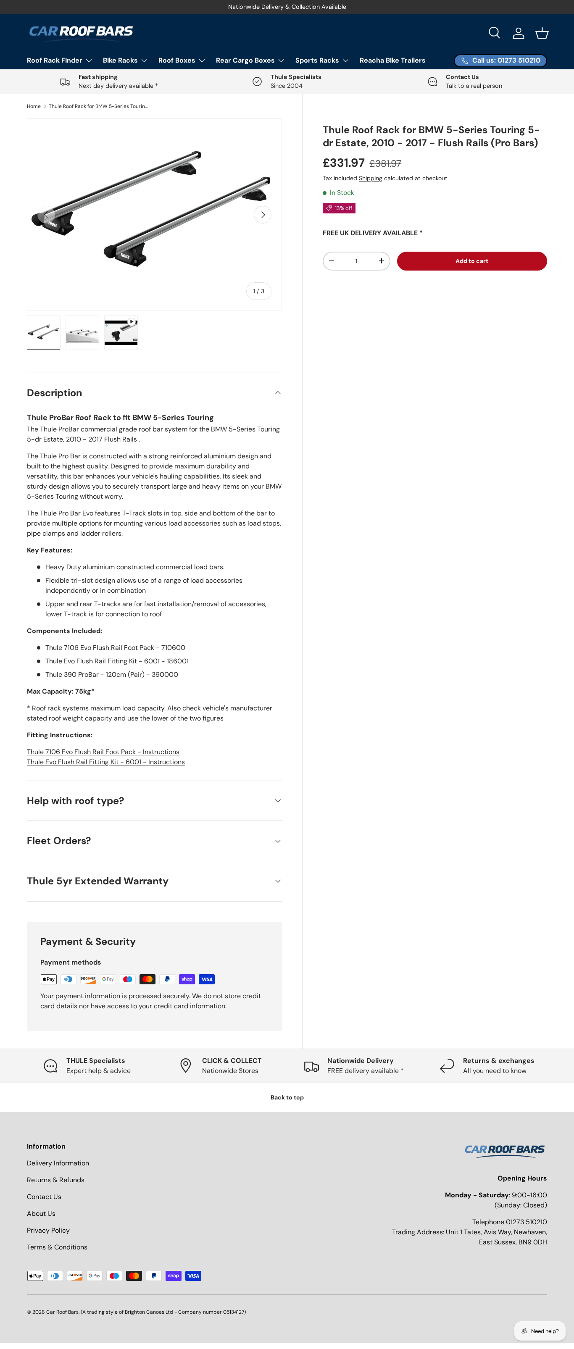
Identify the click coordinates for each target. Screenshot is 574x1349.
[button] (542, 33)
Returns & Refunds (55, 1179)
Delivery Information (58, 1163)
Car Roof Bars (62, 1312)
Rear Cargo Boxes (245, 60)
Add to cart (472, 261)
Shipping (370, 178)
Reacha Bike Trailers (393, 60)
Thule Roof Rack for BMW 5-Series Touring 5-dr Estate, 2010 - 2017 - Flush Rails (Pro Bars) (99, 106)
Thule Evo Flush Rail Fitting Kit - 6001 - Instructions (106, 761)
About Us (41, 1213)
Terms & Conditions (57, 1247)
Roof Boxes (176, 60)
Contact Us (44, 1196)
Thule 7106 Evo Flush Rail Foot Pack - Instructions (103, 751)
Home (34, 106)
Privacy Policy (48, 1230)
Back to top (287, 1097)
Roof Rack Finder (54, 60)
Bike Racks (120, 60)
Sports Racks (317, 60)
